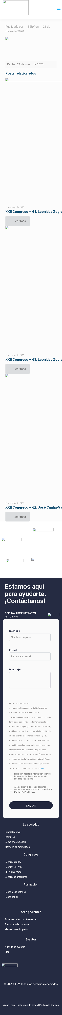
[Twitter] (21, 994)
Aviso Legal (9, 1005)
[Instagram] (11, 994)
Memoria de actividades (17, 847)
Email (13, 650)
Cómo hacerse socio (15, 842)
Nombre (14, 631)
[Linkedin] (31, 994)
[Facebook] (41, 994)
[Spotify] (50, 994)
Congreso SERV (13, 862)
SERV (31, 26)
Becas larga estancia (15, 892)
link (42, 768)
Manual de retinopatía (16, 929)
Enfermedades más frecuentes (21, 919)
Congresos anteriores (16, 877)
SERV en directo (13, 872)
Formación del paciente (17, 924)
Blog (7, 952)
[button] (58, 9)
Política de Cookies (49, 1005)
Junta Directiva (13, 832)
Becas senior (11, 897)
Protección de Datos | (28, 1005)
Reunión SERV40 (13, 867)
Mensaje (15, 669)
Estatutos (10, 837)
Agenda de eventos (15, 947)
